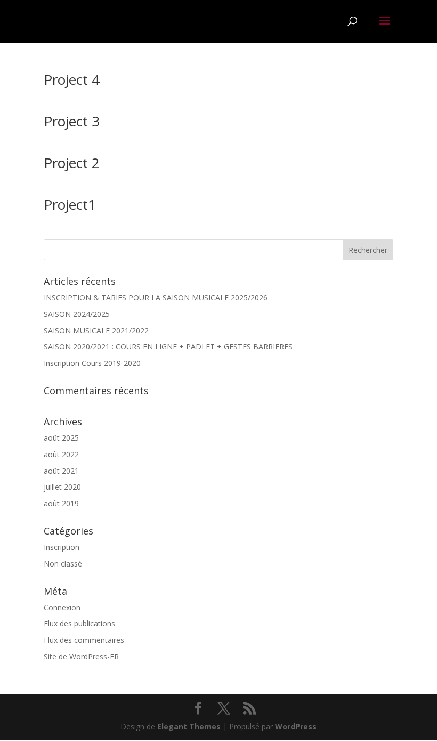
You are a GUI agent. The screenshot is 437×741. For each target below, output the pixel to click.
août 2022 (61, 454)
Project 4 (72, 79)
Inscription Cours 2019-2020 (92, 363)
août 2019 (61, 503)
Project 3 (72, 121)
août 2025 (61, 438)
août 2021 (61, 471)
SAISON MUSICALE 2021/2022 (96, 330)
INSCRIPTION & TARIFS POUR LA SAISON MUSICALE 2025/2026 (156, 297)
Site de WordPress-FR (81, 656)
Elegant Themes (189, 726)
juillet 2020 (62, 487)
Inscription (61, 547)
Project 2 (72, 162)
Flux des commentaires (84, 640)
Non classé (63, 564)
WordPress (296, 726)
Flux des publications (79, 623)
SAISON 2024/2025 (77, 314)
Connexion (62, 607)
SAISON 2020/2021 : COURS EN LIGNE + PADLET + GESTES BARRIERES (168, 346)
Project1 (70, 204)
